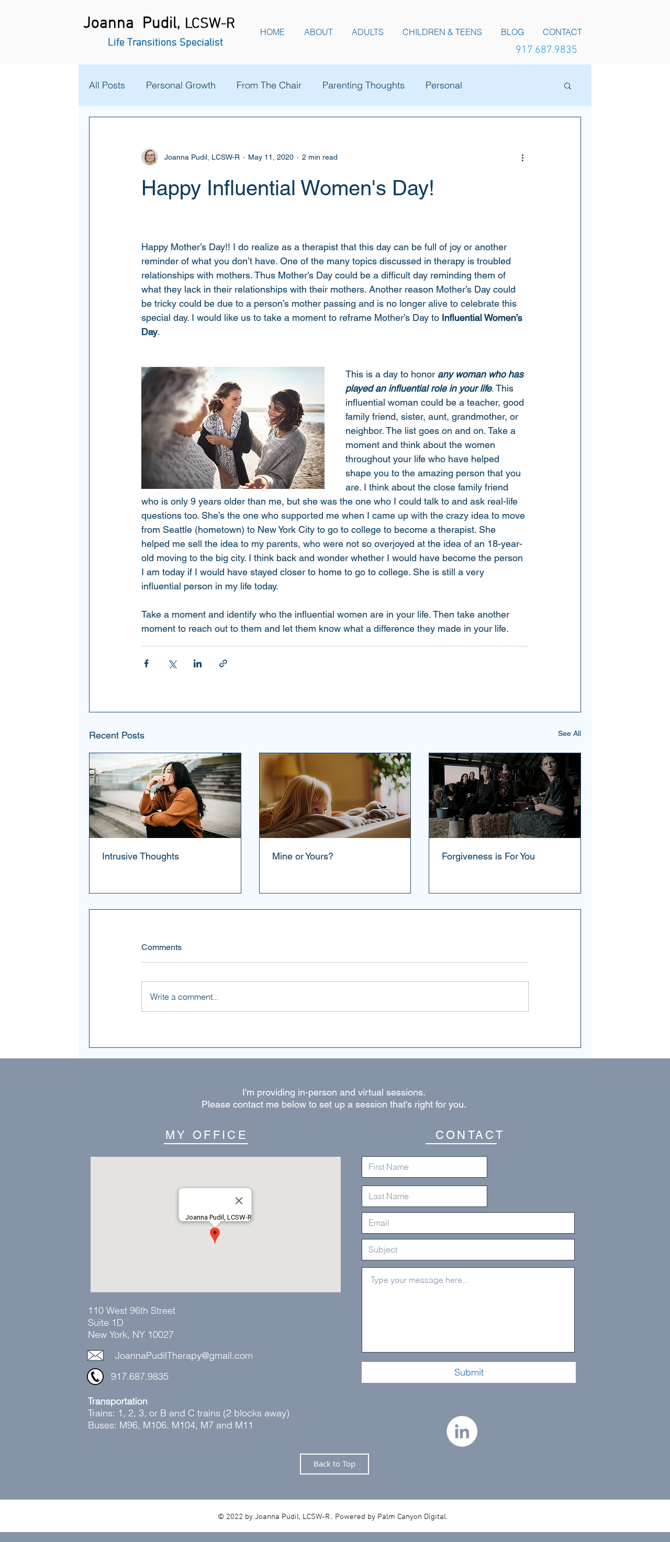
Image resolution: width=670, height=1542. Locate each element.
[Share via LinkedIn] (198, 663)
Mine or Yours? (302, 856)
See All (569, 733)
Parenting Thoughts (363, 85)
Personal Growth (181, 85)
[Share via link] (223, 663)
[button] (568, 85)
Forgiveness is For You (488, 856)
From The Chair (269, 85)
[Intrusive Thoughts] (165, 795)
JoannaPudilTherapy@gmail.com (184, 1355)
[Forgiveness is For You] (504, 795)
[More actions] (522, 157)
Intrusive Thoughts (140, 856)
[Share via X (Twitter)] (172, 663)
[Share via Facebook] (146, 663)
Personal (444, 85)
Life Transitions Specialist (165, 43)
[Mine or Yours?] (335, 795)
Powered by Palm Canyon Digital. (391, 1517)
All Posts (107, 85)
